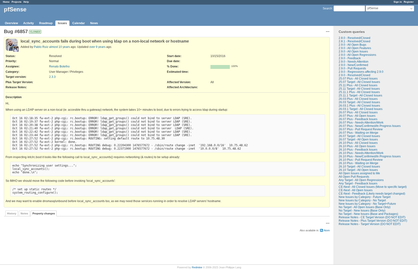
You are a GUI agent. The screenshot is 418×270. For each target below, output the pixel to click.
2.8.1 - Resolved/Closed (354, 41)
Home (6, 1)
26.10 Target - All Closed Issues (359, 166)
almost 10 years (59, 47)
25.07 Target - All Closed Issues (359, 82)
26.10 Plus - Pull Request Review (361, 159)
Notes (24, 213)
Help (26, 1)
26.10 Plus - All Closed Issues (358, 143)
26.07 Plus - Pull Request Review (361, 129)
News (94, 23)
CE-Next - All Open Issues (356, 190)
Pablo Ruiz (41, 47)
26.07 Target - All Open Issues (358, 139)
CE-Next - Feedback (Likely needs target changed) (372, 193)
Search (327, 8)
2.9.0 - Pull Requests (352, 68)
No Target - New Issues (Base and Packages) (368, 214)
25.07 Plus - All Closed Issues (358, 78)
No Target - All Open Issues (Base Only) (364, 207)
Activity (28, 23)
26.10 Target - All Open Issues (358, 170)
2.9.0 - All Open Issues (353, 51)
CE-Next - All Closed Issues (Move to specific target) (373, 187)
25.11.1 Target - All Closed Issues (360, 95)
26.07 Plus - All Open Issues (357, 115)
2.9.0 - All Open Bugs (352, 44)
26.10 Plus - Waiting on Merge (358, 163)
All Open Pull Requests (354, 176)
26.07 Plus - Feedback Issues (358, 119)
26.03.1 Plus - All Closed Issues (359, 105)
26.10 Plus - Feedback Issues (358, 149)
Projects (17, 1)
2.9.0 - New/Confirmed (353, 65)
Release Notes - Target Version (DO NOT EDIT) (370, 224)
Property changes (43, 213)
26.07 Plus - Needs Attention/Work (361, 122)
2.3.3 (52, 77)
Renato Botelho (59, 66)
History (11, 213)
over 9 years (97, 47)
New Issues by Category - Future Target (364, 197)
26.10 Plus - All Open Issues (357, 146)
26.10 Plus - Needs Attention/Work (361, 153)
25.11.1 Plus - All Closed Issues (359, 92)
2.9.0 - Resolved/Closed (354, 75)
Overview (11, 23)
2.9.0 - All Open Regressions (357, 55)
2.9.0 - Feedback (350, 58)
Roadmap (45, 23)
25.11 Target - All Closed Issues (359, 88)
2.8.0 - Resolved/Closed (354, 38)
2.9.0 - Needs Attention (353, 61)
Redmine (197, 267)
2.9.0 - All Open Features (355, 48)
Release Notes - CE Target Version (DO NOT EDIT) (372, 217)
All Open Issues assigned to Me (359, 173)
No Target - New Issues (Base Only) (362, 210)
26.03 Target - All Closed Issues (359, 102)
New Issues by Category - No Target (362, 200)
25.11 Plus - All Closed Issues (358, 85)
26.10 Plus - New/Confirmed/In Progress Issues (370, 156)
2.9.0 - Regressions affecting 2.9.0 (361, 71)
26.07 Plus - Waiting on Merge (358, 132)
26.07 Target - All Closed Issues (359, 136)
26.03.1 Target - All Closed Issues (360, 109)
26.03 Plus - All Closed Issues (358, 99)
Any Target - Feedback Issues (358, 183)
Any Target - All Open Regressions (361, 180)
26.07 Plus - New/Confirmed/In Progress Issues (370, 126)
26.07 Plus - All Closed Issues (358, 112)
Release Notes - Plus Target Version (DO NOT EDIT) (373, 220)
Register (409, 1)
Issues (62, 23)
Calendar (78, 23)
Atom (327, 230)
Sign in (398, 1)
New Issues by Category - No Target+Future (367, 203)
